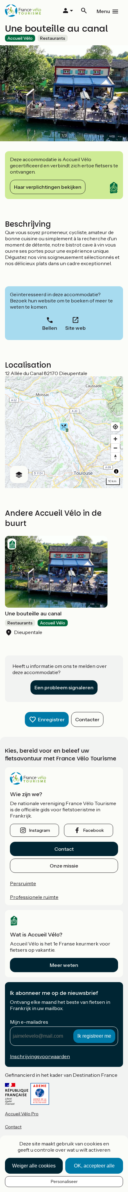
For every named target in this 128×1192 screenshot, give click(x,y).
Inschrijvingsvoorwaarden (40, 1056)
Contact (64, 849)
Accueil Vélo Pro (22, 1114)
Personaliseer (64, 1181)
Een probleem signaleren (64, 687)
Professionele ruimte (34, 897)
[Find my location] (115, 426)
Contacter (87, 719)
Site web (75, 328)
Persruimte (23, 883)
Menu (103, 11)
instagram (39, 830)
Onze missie (64, 866)
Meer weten (64, 965)
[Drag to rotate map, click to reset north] (115, 456)
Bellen (49, 328)
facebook (93, 830)
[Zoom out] (115, 447)
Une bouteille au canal (33, 613)
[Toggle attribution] (116, 471)
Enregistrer (51, 719)
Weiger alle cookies (34, 1165)
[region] (64, 432)
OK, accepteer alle (94, 1165)
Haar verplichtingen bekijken (47, 187)
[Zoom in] (115, 438)
